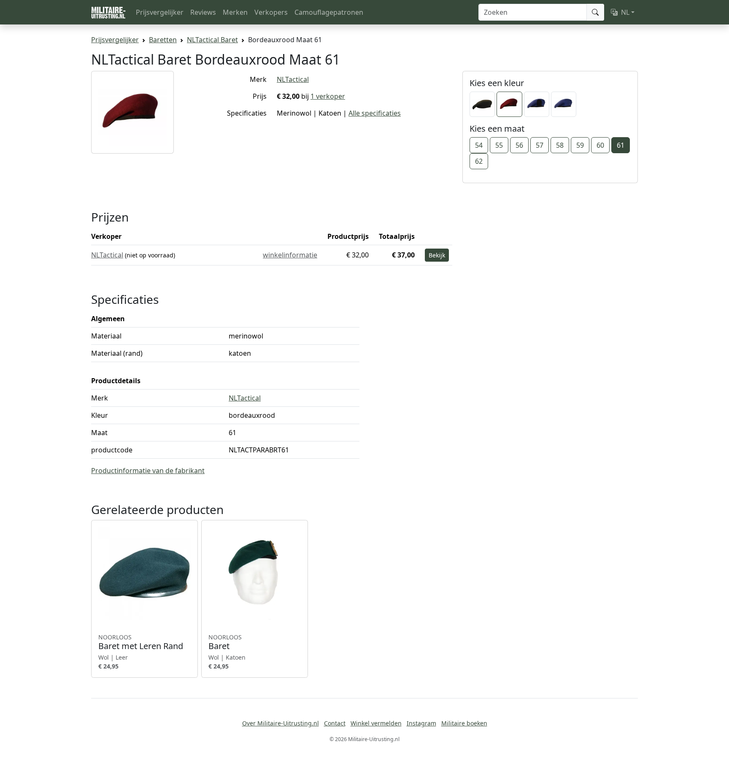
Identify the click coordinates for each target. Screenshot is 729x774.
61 (620, 145)
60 (600, 145)
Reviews (203, 12)
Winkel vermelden (376, 723)
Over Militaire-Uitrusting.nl (280, 723)
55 (499, 145)
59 (580, 145)
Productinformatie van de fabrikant (148, 470)
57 (539, 145)
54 (479, 145)
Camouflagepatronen (328, 12)
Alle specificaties (374, 113)
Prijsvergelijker (160, 12)
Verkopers (271, 12)
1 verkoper (327, 96)
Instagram (421, 723)
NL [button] (625, 12)
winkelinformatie (290, 255)
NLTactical (293, 79)
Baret (225, 642)
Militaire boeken (464, 723)
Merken (235, 12)
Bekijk (437, 255)
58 (560, 145)
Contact (335, 723)
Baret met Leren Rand (140, 642)
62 (479, 161)
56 (519, 145)
